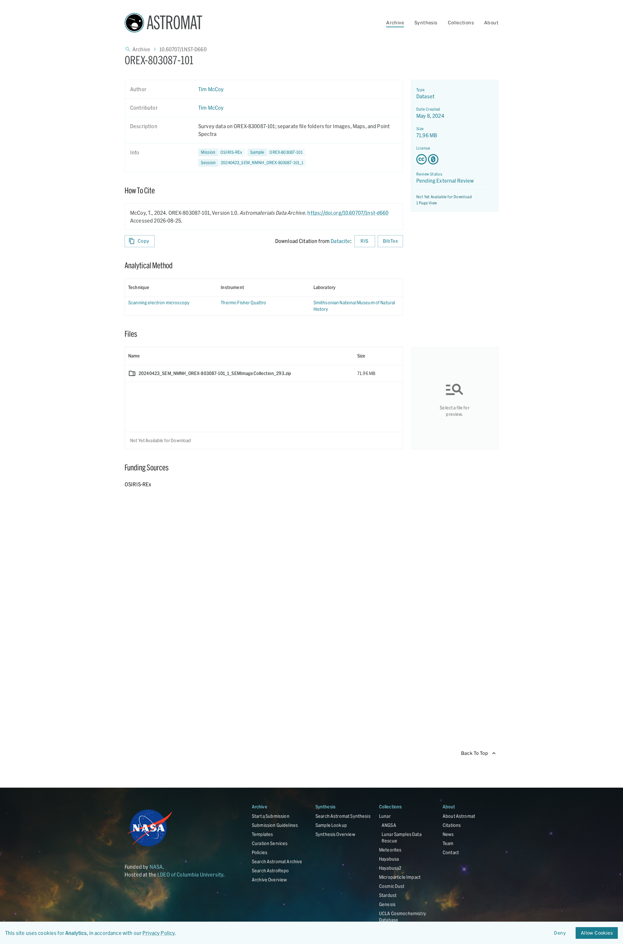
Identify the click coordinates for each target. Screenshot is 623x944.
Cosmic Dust (392, 886)
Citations (452, 825)
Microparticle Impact (400, 877)
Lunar (385, 816)
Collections (461, 22)
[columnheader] (171, 287)
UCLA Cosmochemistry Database (402, 917)
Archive (395, 22)
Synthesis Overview (335, 834)
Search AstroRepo (270, 870)
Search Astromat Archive (277, 861)
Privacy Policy (158, 933)
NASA (156, 867)
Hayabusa (389, 859)
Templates (262, 834)
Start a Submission (270, 816)
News (448, 834)
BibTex (390, 241)
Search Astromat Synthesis (343, 816)
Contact (451, 852)
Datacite (340, 241)
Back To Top (474, 753)
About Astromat (459, 816)
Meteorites (390, 850)
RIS (364, 241)
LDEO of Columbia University (190, 874)
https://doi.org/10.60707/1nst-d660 (347, 213)
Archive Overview (269, 879)
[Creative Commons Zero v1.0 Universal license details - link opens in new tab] (454, 159)
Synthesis (425, 22)
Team (448, 843)
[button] (276, 152)
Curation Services (270, 843)
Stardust (388, 895)
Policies (259, 852)
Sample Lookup (331, 825)
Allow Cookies (597, 933)
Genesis (387, 904)
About (491, 22)
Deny (560, 933)
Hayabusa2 (390, 868)
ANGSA (389, 825)
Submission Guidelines (275, 825)
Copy (144, 241)
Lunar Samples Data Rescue (401, 837)
